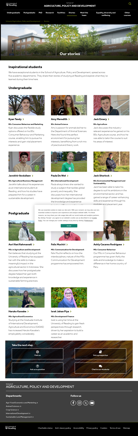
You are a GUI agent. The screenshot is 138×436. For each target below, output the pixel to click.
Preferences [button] (88, 220)
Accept (69, 225)
